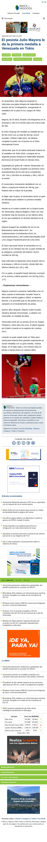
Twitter (13, 431)
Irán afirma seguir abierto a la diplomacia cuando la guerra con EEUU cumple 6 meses (22, 519)
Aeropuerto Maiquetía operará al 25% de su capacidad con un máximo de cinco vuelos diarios (24, 503)
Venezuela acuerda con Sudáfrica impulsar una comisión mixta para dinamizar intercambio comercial (23, 676)
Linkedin (17, 819)
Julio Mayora (7, 59)
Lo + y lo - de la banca (9, 777)
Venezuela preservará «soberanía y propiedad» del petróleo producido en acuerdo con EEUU (22, 586)
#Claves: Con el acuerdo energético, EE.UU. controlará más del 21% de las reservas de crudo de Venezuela (23, 613)
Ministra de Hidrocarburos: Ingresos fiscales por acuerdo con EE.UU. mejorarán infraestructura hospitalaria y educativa (21, 623)
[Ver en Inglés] (43, 2)
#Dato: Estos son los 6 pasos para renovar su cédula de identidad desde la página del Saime (23, 511)
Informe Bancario (7, 772)
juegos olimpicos (29, 55)
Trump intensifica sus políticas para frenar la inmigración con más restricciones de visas (20, 527)
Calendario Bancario (8, 782)
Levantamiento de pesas (22, 59)
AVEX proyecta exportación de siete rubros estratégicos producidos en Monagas (19, 709)
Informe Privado (14, 13)
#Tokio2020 (17, 55)
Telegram (36, 428)
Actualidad (6, 55)
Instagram (6, 431)
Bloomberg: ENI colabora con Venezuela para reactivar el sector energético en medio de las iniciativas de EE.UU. (24, 595)
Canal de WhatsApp (25, 428)
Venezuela (37, 59)
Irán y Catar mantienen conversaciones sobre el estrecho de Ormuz (21, 543)
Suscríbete (26, 13)
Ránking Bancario (7, 767)
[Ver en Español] (45, 2)
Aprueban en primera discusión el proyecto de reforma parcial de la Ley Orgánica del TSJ (24, 535)
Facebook (21, 431)
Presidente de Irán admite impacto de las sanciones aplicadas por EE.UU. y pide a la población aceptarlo (23, 684)
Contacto (35, 13)
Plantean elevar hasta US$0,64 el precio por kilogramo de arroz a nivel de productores (24, 604)
